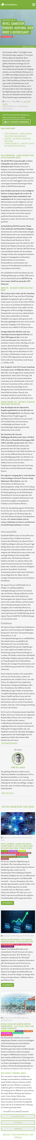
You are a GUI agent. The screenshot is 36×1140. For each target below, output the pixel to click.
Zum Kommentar (7, 903)
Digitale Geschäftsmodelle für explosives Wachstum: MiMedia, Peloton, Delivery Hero (17, 940)
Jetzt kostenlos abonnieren (17, 122)
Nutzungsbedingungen (9, 743)
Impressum (7, 1134)
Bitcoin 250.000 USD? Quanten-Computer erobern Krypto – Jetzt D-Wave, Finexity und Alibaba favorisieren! (17, 1026)
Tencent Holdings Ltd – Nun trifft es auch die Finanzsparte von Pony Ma (19, 144)
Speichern (18, 1122)
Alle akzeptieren (18, 1116)
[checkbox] (2, 1111)
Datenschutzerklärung (19, 1134)
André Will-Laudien (18, 767)
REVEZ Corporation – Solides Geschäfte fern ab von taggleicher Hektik (18, 135)
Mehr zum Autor (7, 793)
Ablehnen (18, 1129)
